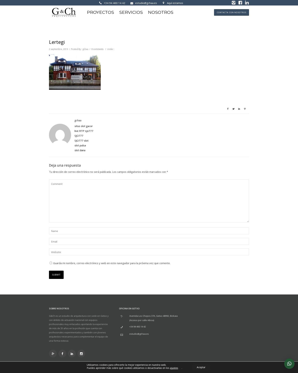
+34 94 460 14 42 (114, 3)
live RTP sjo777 (83, 131)
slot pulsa (80, 145)
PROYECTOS (100, 12)
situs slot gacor (83, 126)
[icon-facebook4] (240, 3)
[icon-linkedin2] (247, 3)
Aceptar (201, 367)
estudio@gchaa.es (146, 3)
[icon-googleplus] (53, 353)
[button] (289, 364)
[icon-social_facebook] (63, 353)
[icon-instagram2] (233, 3)
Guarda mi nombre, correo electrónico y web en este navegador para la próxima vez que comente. (111, 263)
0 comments (97, 49)
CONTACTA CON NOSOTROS (231, 12)
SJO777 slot (81, 140)
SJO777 (78, 135)
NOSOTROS (160, 12)
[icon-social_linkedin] (72, 353)
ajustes (174, 368)
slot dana (79, 150)
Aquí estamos (175, 3)
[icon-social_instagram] (82, 353)
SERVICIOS (131, 12)
